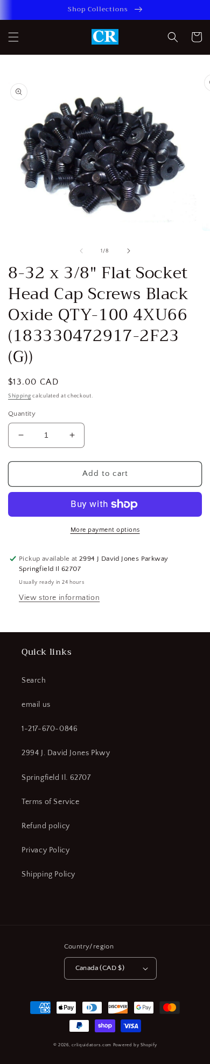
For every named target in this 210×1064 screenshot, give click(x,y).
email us (36, 704)
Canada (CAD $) (100, 968)
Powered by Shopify (135, 1045)
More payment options (105, 529)
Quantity (22, 413)
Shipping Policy (48, 874)
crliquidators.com (91, 1045)
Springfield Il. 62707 (56, 777)
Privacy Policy (45, 850)
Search (34, 680)
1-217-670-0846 (50, 729)
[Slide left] (81, 251)
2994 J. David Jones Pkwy (66, 753)
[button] (13, 37)
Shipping (19, 396)
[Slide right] (129, 251)
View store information (59, 597)
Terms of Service (51, 802)
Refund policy (46, 826)
